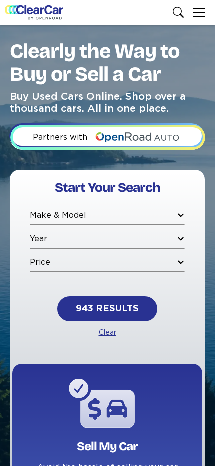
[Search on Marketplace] (180, 12)
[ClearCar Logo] (34, 12)
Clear (107, 333)
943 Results (107, 309)
